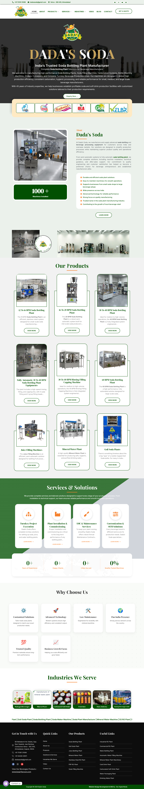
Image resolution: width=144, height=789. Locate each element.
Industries (79, 11)
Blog (99, 11)
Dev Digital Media (121, 787)
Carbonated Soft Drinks (62, 707)
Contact (108, 11)
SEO (111, 787)
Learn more (28, 541)
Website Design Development (99, 787)
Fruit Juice (82, 707)
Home (34, 11)
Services (66, 11)
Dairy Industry (102, 707)
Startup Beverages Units (122, 707)
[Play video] (40, 155)
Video (91, 11)
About (42, 11)
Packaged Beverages (22, 707)
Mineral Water (42, 707)
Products (52, 11)
